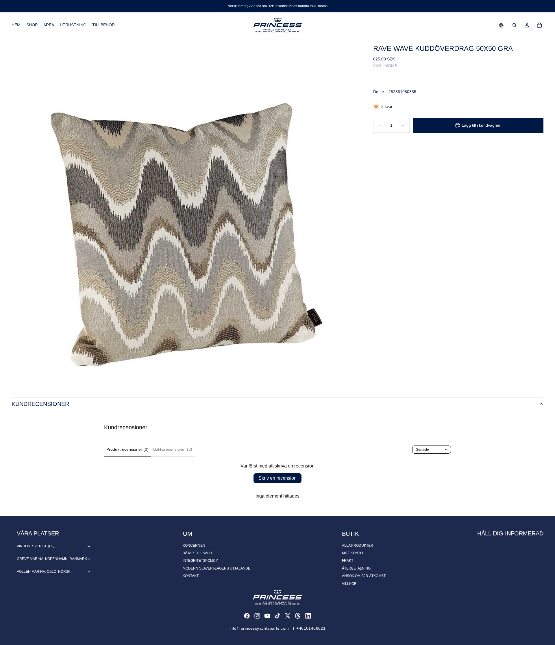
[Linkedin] (308, 615)
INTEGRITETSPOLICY (200, 561)
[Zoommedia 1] (185, 212)
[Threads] (297, 615)
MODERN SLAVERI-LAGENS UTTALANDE (216, 568)
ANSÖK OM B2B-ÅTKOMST (364, 576)
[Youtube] (267, 615)
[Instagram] (257, 615)
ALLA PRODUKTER (357, 546)
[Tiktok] (277, 615)
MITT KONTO (352, 553)
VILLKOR (349, 584)
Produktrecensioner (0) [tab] (127, 449)
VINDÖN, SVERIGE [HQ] (36, 546)
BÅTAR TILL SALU (197, 553)
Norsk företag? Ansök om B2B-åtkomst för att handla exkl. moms (277, 6)
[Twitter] (287, 615)
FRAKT (347, 561)
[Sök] (514, 25)
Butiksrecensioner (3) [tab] (172, 449)
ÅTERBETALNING (356, 568)
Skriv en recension (277, 478)
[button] (501, 25)
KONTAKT (191, 576)
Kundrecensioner (40, 404)
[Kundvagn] (539, 25)
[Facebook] (246, 615)
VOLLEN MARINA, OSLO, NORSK (44, 572)
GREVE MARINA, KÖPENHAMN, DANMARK (52, 559)
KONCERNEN (194, 546)
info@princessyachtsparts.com (259, 628)
